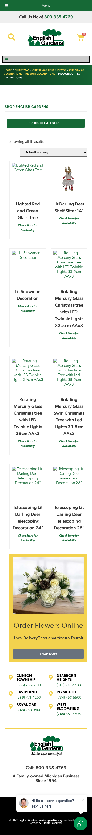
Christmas (22, 70)
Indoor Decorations (40, 73)
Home (8, 70)
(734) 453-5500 (69, 698)
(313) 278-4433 (69, 685)
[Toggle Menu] (46, 59)
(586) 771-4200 (29, 698)
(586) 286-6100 (29, 685)
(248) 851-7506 (69, 714)
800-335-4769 (58, 16)
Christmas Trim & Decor (49, 70)
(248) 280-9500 (29, 710)
